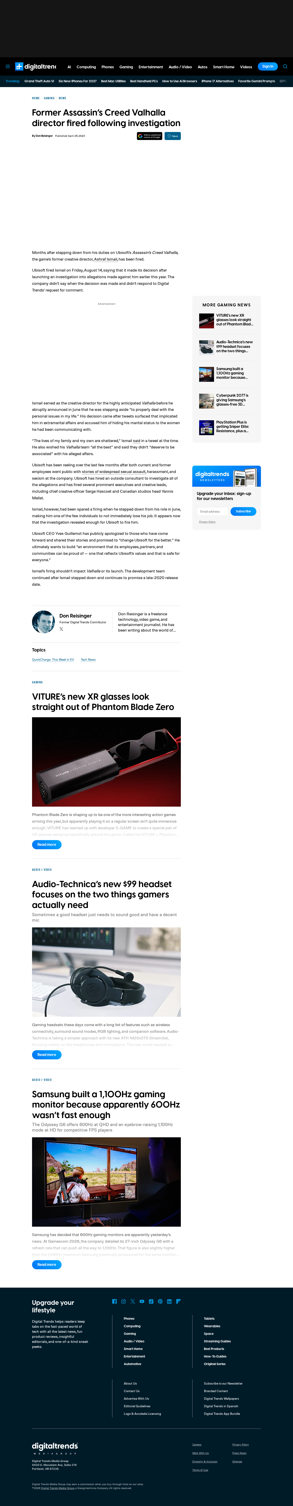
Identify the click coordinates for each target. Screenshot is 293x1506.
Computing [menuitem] (86, 67)
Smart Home (133, 1349)
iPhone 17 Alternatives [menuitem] (218, 81)
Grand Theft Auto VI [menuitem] (39, 81)
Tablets (209, 1318)
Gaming (130, 1334)
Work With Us (200, 1453)
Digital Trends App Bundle (222, 1413)
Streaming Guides (217, 1341)
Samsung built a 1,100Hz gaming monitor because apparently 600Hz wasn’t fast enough (232, 377)
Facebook (114, 1301)
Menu (7, 66)
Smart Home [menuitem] (223, 67)
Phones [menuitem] (108, 67)
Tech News (88, 659)
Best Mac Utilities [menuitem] (113, 81)
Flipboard (178, 1301)
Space (209, 1334)
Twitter (132, 1301)
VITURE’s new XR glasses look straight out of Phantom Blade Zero (234, 322)
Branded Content (216, 1391)
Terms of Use (200, 1470)
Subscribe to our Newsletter (223, 1383)
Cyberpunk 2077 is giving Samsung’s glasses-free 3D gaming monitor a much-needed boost (233, 404)
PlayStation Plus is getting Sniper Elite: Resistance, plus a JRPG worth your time (235, 429)
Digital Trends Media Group (57, 1488)
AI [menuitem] (69, 67)
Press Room (239, 1453)
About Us (130, 1383)
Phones (129, 1318)
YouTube (142, 1301)
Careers (196, 1444)
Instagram (123, 1301)
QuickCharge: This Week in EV (53, 659)
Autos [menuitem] (202, 67)
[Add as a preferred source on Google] (149, 136)
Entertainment (134, 1356)
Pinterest (160, 1301)
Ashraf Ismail (105, 258)
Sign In (267, 66)
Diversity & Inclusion (204, 1461)
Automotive (132, 1364)
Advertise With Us (136, 1398)
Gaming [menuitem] (126, 67)
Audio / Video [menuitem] (180, 67)
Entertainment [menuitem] (151, 67)
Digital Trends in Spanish (221, 1406)
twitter (61, 629)
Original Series (214, 1364)
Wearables (212, 1326)
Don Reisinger (44, 136)
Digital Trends (30, 73)
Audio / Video (134, 1341)
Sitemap (237, 1461)
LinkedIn (169, 1301)
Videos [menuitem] (246, 67)
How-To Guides (215, 1356)
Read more (47, 844)
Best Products (214, 1349)
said (136, 440)
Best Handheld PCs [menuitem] (144, 81)
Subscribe (243, 511)
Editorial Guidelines (137, 1406)
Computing (132, 1326)
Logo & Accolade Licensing (142, 1413)
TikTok (151, 1301)
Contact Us (132, 1391)
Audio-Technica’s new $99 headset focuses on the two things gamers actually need (234, 349)
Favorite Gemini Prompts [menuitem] (256, 81)
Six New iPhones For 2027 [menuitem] (78, 81)
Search (285, 66)
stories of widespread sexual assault (114, 471)
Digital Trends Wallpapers (221, 1398)
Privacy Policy (207, 521)
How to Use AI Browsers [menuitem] (179, 81)
